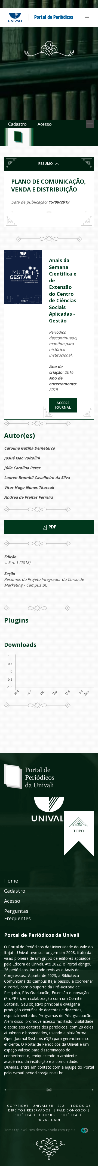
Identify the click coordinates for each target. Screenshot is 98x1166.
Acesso (45, 124)
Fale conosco (71, 1110)
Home (11, 880)
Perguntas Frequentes (17, 915)
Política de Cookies (35, 1115)
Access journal (63, 405)
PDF (51, 527)
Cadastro (17, 124)
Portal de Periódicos (53, 17)
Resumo (46, 163)
